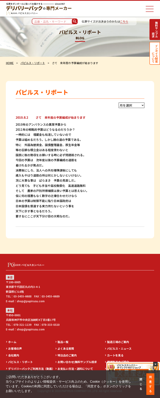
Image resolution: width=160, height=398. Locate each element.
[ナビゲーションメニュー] (150, 9)
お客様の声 (15, 348)
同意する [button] (150, 384)
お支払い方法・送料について (75, 369)
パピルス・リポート (32, 63)
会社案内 (13, 355)
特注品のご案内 (67, 355)
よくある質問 (66, 348)
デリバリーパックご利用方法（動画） (31, 369)
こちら (124, 21)
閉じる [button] (141, 384)
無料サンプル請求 (154, 29)
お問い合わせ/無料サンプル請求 (77, 362)
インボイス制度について (154, 53)
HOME (10, 63)
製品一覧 (63, 342)
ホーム (12, 342)
